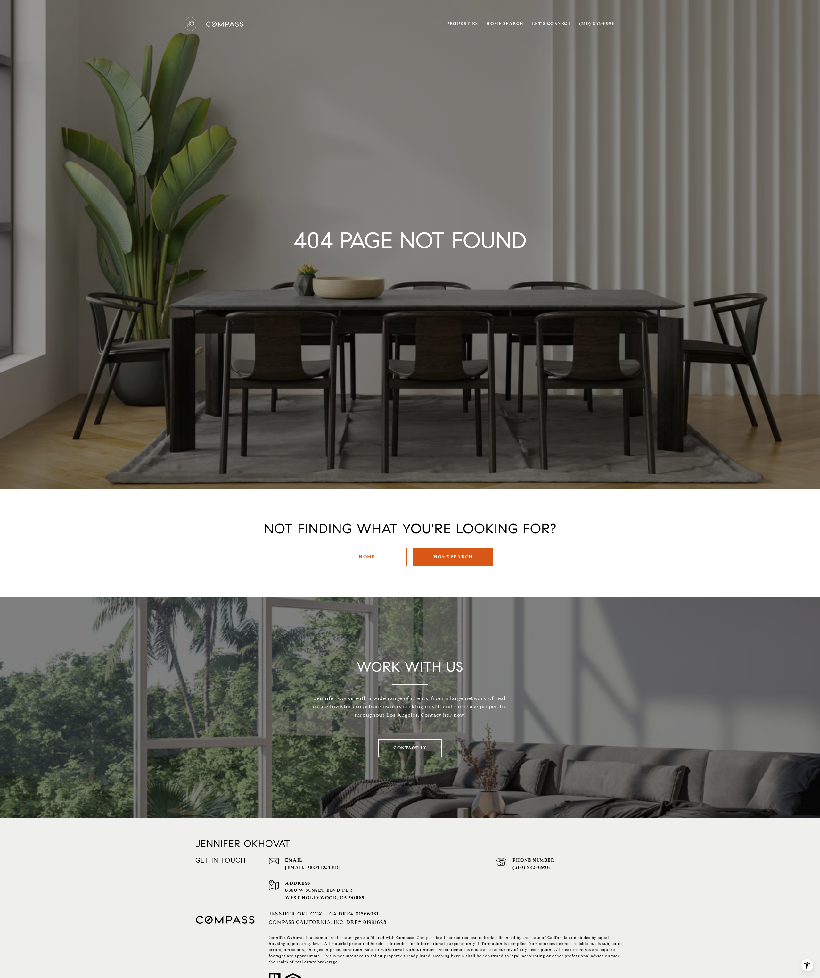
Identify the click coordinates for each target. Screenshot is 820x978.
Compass (426, 937)
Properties (462, 23)
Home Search (453, 557)
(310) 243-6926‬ (531, 867)
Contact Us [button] (410, 748)
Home (367, 557)
